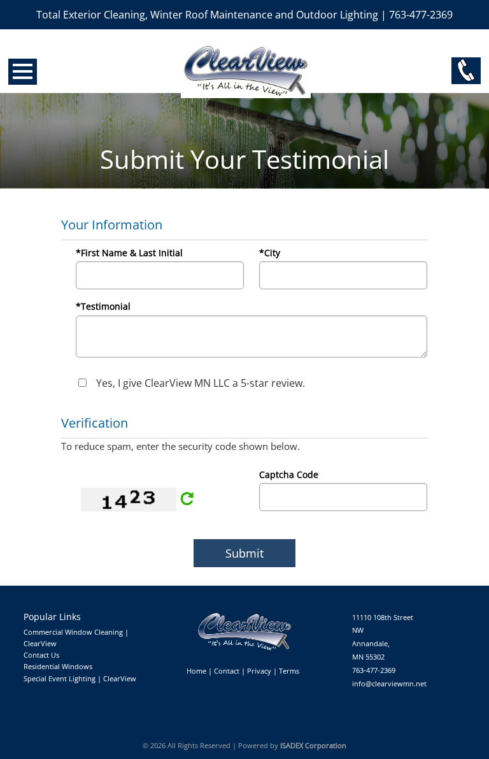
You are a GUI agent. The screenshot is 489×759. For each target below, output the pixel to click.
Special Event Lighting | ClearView (80, 678)
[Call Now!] (466, 70)
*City (269, 253)
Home (196, 671)
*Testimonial (103, 306)
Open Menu (22, 72)
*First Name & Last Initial (129, 253)
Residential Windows (58, 666)
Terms (289, 671)
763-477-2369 (373, 670)
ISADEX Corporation (313, 745)
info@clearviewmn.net (389, 683)
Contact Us (41, 655)
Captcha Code (288, 474)
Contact (226, 671)
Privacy (259, 671)
